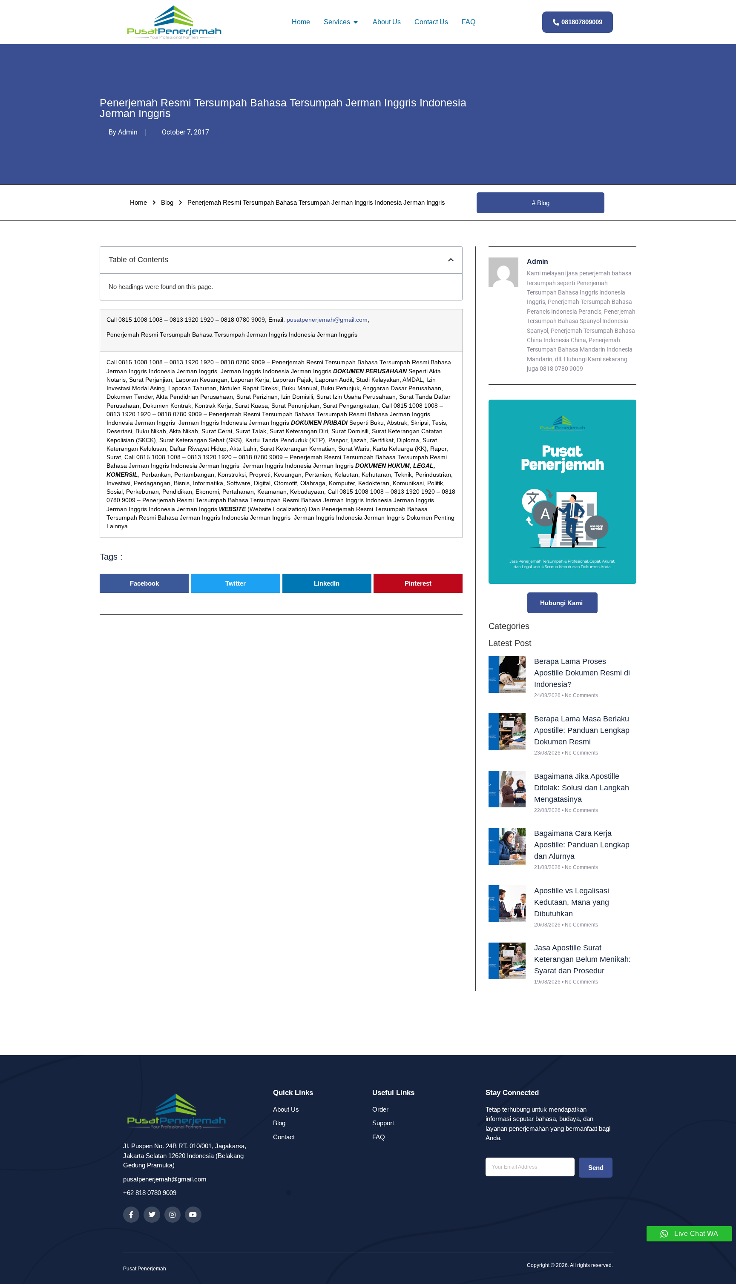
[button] (451, 260)
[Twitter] (152, 1215)
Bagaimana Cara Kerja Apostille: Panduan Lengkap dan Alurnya (582, 845)
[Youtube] (193, 1215)
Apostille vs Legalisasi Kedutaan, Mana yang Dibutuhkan (571, 902)
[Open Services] (355, 22)
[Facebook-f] (131, 1215)
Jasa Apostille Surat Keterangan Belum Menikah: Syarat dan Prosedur (582, 959)
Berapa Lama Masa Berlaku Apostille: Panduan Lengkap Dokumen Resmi (582, 730)
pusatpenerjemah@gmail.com (327, 320)
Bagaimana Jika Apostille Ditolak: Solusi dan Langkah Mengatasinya (581, 788)
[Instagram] (172, 1215)
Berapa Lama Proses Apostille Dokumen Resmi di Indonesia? (582, 673)
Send (596, 1167)
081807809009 (581, 22)
